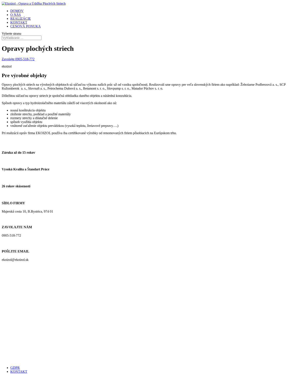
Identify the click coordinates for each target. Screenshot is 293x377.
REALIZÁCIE (20, 18)
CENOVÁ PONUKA (25, 26)
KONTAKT (18, 22)
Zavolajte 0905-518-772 (18, 59)
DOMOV (17, 11)
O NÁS (15, 15)
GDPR (15, 367)
